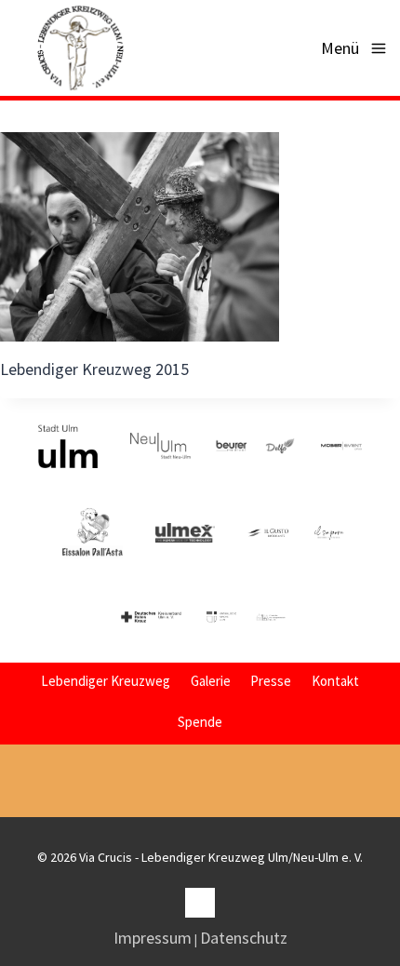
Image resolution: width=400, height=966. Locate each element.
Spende (200, 722)
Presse (270, 681)
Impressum (152, 937)
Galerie (211, 681)
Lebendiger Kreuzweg (105, 681)
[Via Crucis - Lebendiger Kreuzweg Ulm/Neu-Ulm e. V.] (79, 48)
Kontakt (335, 681)
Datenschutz (243, 937)
